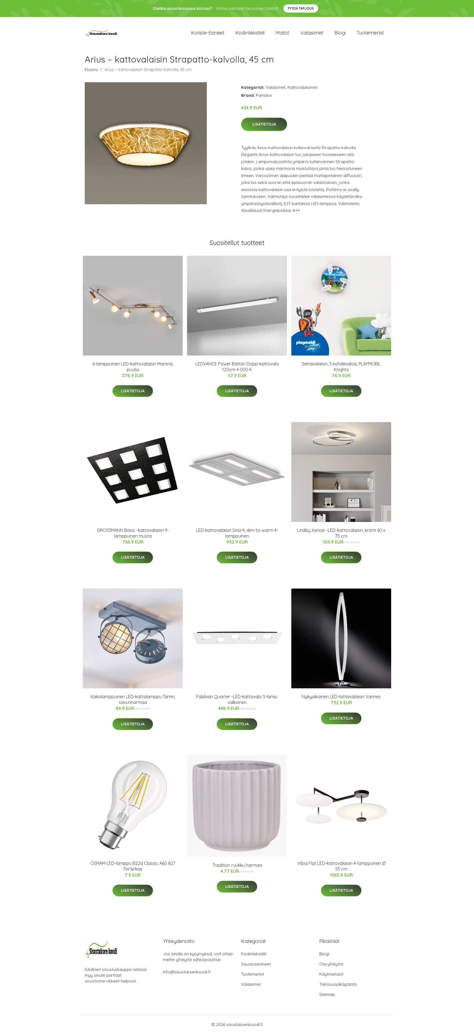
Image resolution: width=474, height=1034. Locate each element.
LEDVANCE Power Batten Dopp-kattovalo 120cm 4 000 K (237, 366)
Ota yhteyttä (331, 964)
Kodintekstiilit (250, 33)
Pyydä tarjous (301, 8)
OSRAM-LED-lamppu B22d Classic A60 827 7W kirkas (132, 866)
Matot (282, 33)
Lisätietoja (264, 124)
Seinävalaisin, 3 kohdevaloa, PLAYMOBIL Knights (341, 366)
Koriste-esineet (207, 33)
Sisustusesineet (256, 964)
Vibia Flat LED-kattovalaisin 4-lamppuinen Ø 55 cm (341, 866)
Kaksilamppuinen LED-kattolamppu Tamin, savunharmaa (133, 699)
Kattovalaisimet (302, 87)
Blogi (340, 33)
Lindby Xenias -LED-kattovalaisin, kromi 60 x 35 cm (341, 533)
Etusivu (91, 69)
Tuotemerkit (370, 33)
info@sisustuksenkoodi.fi (187, 972)
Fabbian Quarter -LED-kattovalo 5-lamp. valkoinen (237, 699)
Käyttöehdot (331, 974)
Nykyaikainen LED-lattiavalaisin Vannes (341, 696)
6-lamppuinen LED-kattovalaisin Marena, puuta (132, 366)
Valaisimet (311, 33)
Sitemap (327, 994)
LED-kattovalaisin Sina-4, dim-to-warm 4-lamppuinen (237, 533)
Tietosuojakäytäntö (338, 984)
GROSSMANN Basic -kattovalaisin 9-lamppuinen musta (133, 533)
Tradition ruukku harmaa (237, 865)
